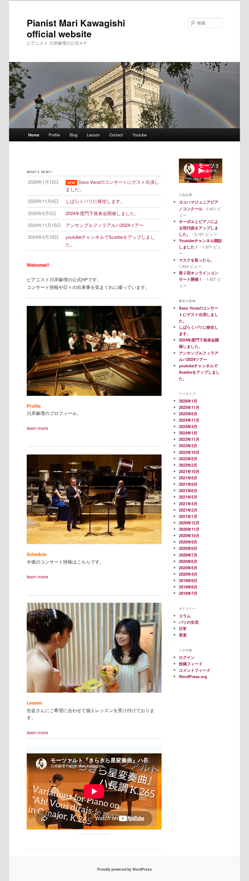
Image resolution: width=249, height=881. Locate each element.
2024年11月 (189, 420)
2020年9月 (188, 542)
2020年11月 (189, 529)
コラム (185, 616)
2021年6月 (188, 490)
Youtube (139, 135)
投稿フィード (191, 664)
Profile (54, 135)
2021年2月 (188, 510)
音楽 (183, 635)
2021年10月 (189, 471)
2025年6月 (188, 414)
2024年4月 (188, 426)
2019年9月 (188, 580)
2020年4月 (188, 574)
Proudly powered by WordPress (124, 869)
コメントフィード (194, 670)
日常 (183, 628)
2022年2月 (188, 465)
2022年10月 (189, 452)
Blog (73, 135)
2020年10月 (189, 535)
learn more (37, 428)
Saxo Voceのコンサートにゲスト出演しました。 (198, 314)
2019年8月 (188, 587)
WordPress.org (193, 676)
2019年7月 (188, 593)
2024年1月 (188, 433)
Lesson (93, 135)
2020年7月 (188, 555)
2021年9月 (188, 478)
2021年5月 (188, 497)
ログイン (187, 657)
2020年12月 (189, 523)
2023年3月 (188, 445)
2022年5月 (188, 458)
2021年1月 (188, 516)
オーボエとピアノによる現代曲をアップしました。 (198, 227)
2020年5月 (188, 568)
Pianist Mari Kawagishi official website (76, 28)
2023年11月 (189, 439)
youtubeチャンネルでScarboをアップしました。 (199, 372)
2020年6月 (188, 561)
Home (33, 135)
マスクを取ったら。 (196, 260)
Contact (116, 135)
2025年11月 (189, 407)
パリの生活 (189, 622)
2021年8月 (188, 484)
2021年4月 (188, 503)
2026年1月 (188, 401)
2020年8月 (188, 548)
